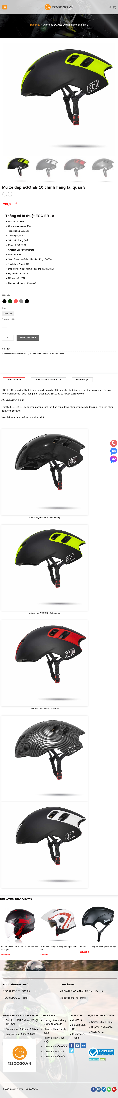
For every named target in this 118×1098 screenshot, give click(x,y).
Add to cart (27, 337)
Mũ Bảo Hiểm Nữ (94, 991)
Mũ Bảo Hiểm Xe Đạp (38, 354)
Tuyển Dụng (97, 1032)
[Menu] (4, 7)
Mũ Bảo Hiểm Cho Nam (72, 991)
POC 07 (16, 991)
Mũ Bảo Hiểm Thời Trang (73, 998)
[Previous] (8, 99)
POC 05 (26, 991)
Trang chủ (35, 25)
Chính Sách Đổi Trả (54, 1051)
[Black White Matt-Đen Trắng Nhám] (21, 301)
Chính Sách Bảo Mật (54, 1056)
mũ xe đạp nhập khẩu (33, 417)
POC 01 (7, 991)
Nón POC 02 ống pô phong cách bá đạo (98, 946)
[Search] (110, 7)
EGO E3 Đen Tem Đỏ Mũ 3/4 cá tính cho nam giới (19, 948)
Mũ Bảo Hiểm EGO (20, 354)
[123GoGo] (59, 7)
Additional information (48, 380)
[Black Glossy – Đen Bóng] (4, 301)
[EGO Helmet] (4, 325)
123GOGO (34, 1089)
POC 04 (7, 998)
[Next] (109, 99)
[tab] (14, 380)
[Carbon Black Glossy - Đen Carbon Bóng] (27, 301)
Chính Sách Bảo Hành (55, 1046)
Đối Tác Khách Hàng (102, 1022)
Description (14, 380)
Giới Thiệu (77, 1020)
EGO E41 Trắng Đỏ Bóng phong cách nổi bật (59, 948)
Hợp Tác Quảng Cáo (102, 1027)
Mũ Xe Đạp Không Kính (58, 354)
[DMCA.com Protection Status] (97, 1059)
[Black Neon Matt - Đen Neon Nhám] (10, 301)
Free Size (8, 313)
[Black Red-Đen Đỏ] (15, 301)
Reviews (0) (82, 380)
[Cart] (114, 7)
